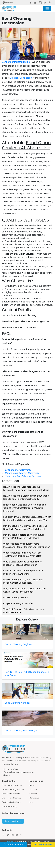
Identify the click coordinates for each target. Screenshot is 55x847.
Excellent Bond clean (21, 78)
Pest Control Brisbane (11, 794)
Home (32, 785)
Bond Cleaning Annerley (17, 703)
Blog (31, 802)
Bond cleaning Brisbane (12, 785)
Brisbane (6, 775)
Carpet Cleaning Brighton (18, 644)
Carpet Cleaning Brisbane (13, 789)
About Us (33, 789)
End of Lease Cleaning (11, 798)
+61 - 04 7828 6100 (10, 769)
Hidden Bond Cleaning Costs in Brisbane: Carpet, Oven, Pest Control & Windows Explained (24, 508)
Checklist (33, 794)
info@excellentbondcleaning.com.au (18, 772)
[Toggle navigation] (47, 8)
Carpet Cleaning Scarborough (21, 731)
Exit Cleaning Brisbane (11, 802)
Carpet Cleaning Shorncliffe (18, 603)
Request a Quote (13, 821)
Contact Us (34, 798)
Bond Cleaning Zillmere (15, 598)
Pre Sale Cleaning (9, 806)
